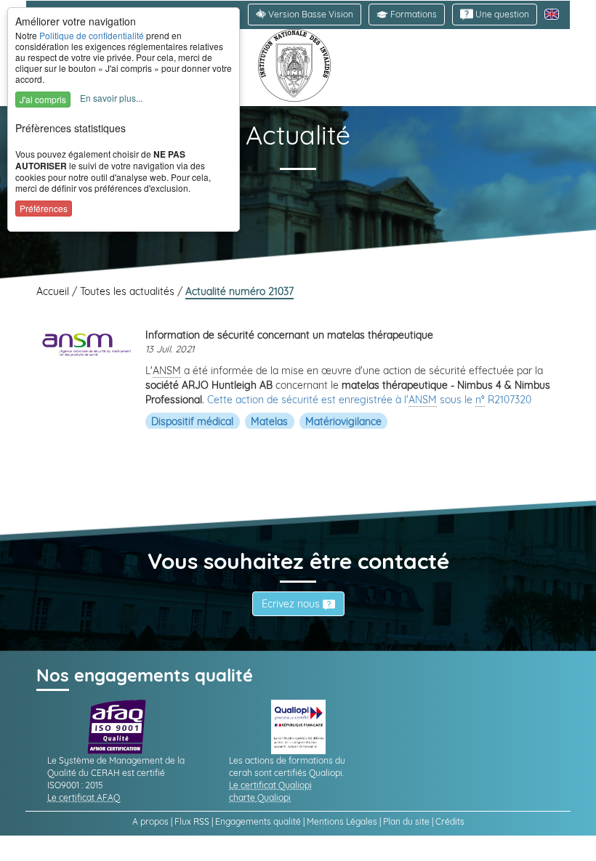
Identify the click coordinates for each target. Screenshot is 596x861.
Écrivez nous (292, 603)
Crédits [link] (449, 821)
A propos (150, 821)
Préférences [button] (44, 208)
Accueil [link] (54, 291)
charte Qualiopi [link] (260, 797)
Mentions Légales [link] (342, 821)
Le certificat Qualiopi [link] (270, 785)
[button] (407, 14)
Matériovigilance (343, 421)
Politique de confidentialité (91, 35)
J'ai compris (43, 99)
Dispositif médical (192, 421)
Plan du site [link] (406, 821)
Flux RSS (191, 821)
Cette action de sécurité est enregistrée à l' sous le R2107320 (369, 399)
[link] (494, 14)
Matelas (269, 421)
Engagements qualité (258, 821)
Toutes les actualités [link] (128, 291)
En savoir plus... (111, 98)
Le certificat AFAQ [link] (83, 797)
